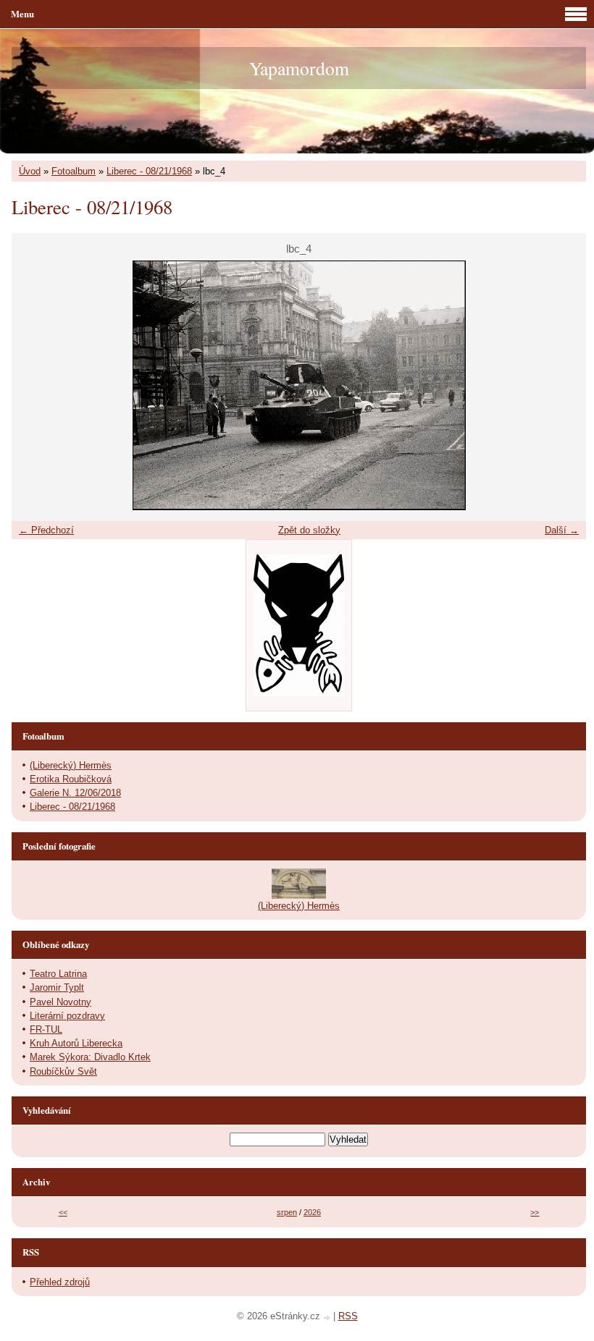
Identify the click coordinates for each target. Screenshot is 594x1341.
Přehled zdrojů (60, 1282)
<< (63, 1212)
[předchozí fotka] (35, 385)
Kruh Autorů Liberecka (76, 1043)
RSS (348, 1316)
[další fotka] (562, 385)
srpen (287, 1212)
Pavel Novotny (60, 1002)
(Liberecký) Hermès (71, 765)
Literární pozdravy (67, 1015)
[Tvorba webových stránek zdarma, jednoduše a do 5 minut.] (328, 1317)
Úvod (30, 171)
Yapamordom (299, 68)
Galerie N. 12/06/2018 (75, 792)
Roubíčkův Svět (63, 1071)
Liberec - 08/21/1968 (149, 171)
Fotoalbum (73, 171)
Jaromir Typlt (57, 987)
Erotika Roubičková (71, 779)
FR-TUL (46, 1029)
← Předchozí (46, 530)
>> (534, 1212)
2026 (312, 1212)
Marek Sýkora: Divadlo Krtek (90, 1057)
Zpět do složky (309, 530)
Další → (562, 530)
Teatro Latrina (58, 973)
